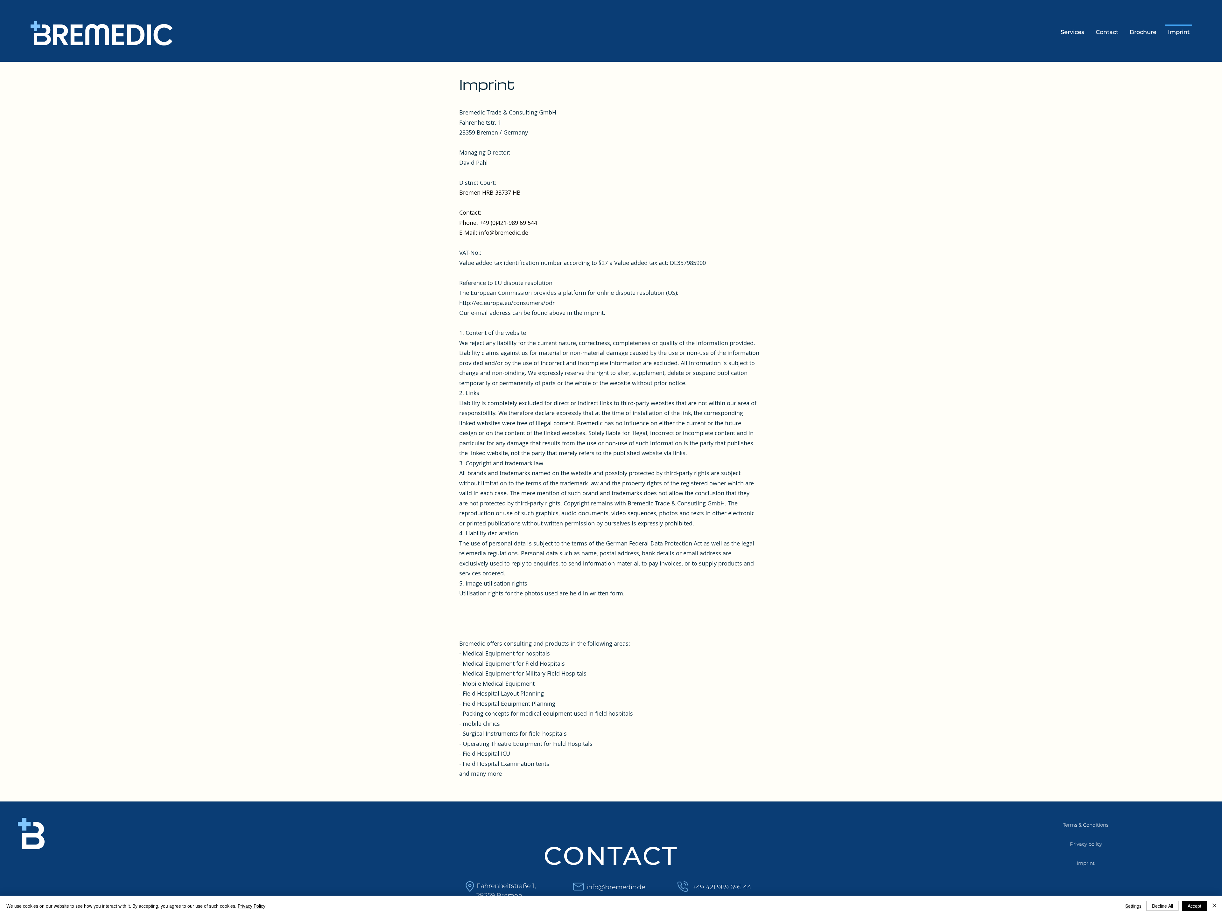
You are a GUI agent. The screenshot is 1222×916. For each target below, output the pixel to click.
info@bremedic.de (503, 232)
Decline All (1162, 906)
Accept (1194, 906)
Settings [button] (1133, 906)
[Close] (1214, 906)
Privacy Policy (251, 906)
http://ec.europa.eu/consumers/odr (507, 303)
